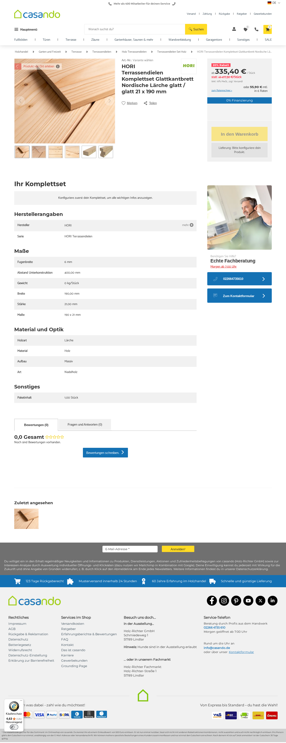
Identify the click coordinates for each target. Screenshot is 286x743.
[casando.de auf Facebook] (212, 601)
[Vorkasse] (77, 715)
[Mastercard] (26, 715)
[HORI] (189, 66)
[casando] (37, 14)
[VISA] (39, 715)
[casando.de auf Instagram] (224, 601)
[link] (31, 661)
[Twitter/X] (260, 601)
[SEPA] (64, 715)
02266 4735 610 (214, 627)
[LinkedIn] (273, 601)
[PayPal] (52, 715)
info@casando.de (217, 648)
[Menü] (21, 701)
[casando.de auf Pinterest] (236, 601)
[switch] (14, 727)
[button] (196, 29)
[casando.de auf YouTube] (248, 601)
